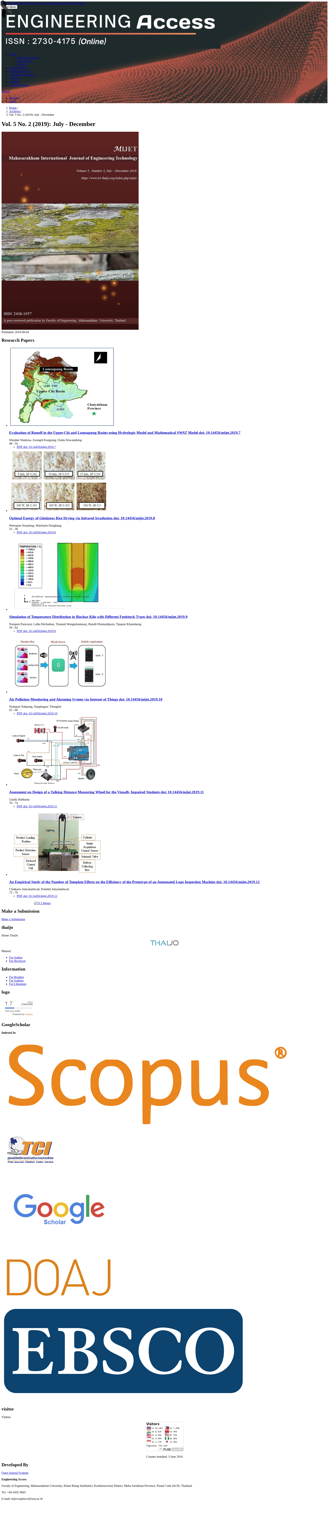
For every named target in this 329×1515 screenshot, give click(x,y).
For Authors (16, 980)
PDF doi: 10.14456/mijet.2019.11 (37, 806)
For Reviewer (17, 961)
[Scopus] (148, 1130)
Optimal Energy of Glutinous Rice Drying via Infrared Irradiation (82, 518)
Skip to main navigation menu (45, 3)
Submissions (24, 61)
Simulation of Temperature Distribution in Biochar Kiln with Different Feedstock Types (98, 617)
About (13, 54)
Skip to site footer (74, 3)
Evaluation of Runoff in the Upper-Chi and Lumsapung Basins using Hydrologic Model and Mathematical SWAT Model (124, 433)
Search (6, 91)
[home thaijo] (164, 944)
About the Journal (27, 57)
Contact (21, 64)
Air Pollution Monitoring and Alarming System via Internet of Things (85, 699)
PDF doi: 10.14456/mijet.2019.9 (36, 631)
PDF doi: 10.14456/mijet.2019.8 (36, 532)
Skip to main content (14, 3)
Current (13, 78)
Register (14, 98)
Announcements (19, 85)
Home (13, 107)
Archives (14, 81)
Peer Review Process (21, 74)
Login (12, 101)
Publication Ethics (20, 71)
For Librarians (17, 984)
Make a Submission (13, 919)
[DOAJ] (59, 1301)
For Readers (16, 977)
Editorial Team (18, 67)
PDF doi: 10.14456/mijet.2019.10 (37, 713)
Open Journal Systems (15, 1472)
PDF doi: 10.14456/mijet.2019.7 (36, 447)
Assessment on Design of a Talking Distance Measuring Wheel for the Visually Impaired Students (106, 792)
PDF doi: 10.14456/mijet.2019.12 (37, 896)
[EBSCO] (123, 1394)
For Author (15, 957)
